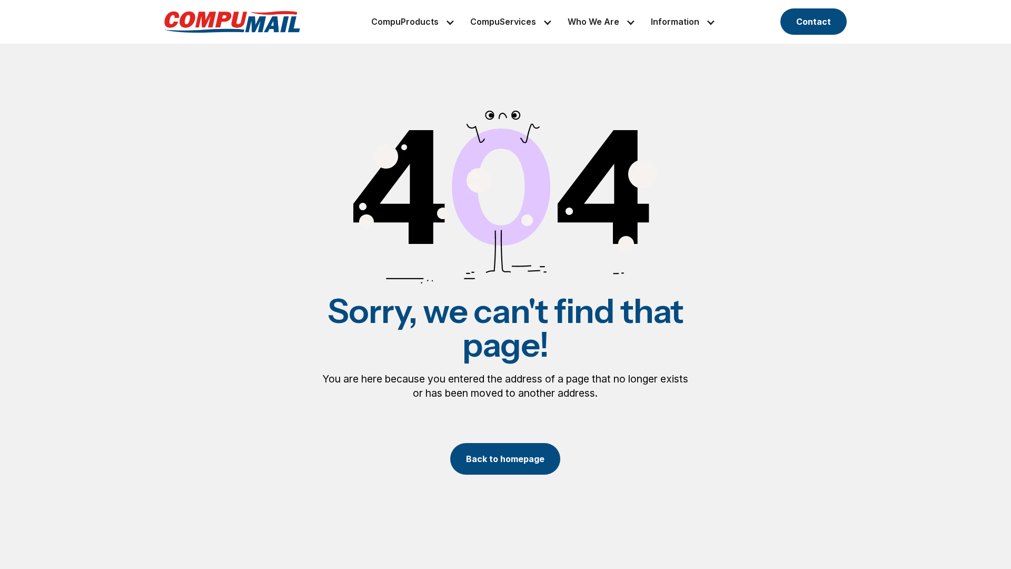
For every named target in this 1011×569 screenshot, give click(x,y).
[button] (405, 22)
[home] (232, 22)
